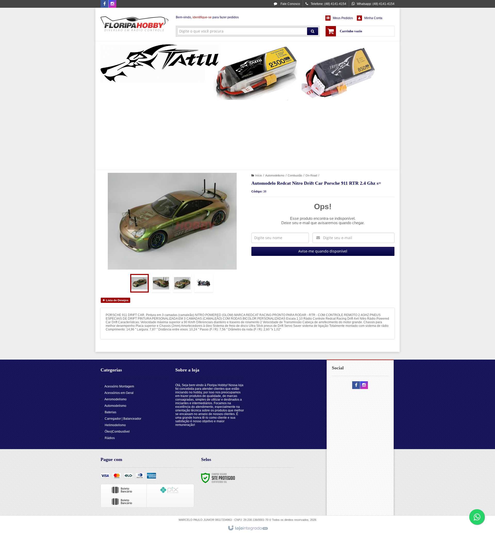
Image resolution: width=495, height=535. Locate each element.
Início (258, 175)
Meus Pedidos (343, 18)
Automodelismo (274, 175)
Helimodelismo (115, 425)
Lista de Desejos (116, 300)
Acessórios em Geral (119, 393)
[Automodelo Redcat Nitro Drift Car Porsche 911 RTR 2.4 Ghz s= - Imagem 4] (203, 283)
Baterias (110, 412)
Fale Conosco (290, 4)
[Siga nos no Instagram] (112, 4)
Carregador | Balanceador (123, 418)
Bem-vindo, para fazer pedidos (207, 17)
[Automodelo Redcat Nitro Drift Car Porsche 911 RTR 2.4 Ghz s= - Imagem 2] (161, 283)
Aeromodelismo (115, 399)
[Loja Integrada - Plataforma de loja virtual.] (248, 528)
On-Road (311, 175)
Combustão (295, 175)
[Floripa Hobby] (134, 24)
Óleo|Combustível (117, 431)
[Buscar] (312, 31)
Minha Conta (373, 18)
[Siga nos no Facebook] (104, 4)
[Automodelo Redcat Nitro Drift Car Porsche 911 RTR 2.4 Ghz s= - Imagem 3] (182, 283)
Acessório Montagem (119, 386)
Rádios (110, 438)
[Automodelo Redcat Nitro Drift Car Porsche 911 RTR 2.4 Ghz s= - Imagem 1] (139, 283)
